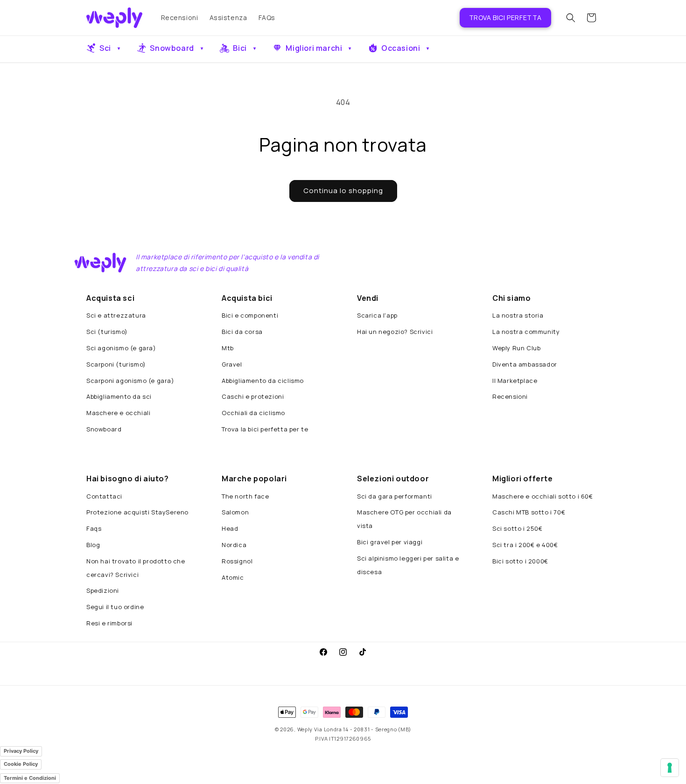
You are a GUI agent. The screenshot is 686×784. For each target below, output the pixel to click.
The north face (245, 496)
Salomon (235, 512)
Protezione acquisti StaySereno (137, 512)
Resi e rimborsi (109, 623)
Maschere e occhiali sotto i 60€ (542, 496)
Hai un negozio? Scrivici (395, 331)
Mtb (228, 348)
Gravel (232, 364)
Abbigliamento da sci (119, 396)
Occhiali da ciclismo (253, 413)
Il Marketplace (514, 380)
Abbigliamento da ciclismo (263, 380)
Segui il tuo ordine (115, 607)
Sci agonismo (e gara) (121, 348)
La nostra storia (518, 315)
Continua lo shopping (343, 190)
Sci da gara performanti (394, 496)
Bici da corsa (242, 331)
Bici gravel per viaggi (389, 542)
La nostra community (526, 331)
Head (230, 528)
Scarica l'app (377, 315)
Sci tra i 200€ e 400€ (525, 545)
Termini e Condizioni (30, 778)
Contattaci (104, 496)
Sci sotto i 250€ (517, 528)
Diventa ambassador (524, 364)
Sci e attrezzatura (116, 315)
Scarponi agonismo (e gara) (130, 380)
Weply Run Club (516, 348)
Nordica (234, 545)
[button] (570, 17)
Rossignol (237, 561)
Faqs (93, 528)
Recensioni (510, 396)
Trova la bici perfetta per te (265, 429)
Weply (305, 729)
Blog (93, 545)
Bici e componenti (250, 315)
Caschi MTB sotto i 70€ (528, 512)
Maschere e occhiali (118, 413)
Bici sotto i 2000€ (520, 561)
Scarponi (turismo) (116, 364)
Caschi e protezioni (253, 396)
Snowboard (103, 429)
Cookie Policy (21, 764)
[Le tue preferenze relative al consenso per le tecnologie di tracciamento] (670, 768)
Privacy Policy (21, 751)
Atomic (233, 577)
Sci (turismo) (107, 331)
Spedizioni (102, 590)
